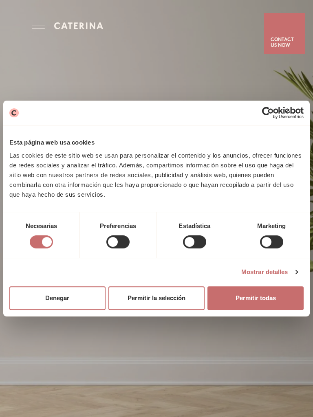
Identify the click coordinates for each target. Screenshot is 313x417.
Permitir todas (256, 297)
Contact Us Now (282, 42)
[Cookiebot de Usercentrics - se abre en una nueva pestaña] (268, 113)
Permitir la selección (156, 297)
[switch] (118, 241)
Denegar (57, 297)
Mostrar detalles (264, 271)
